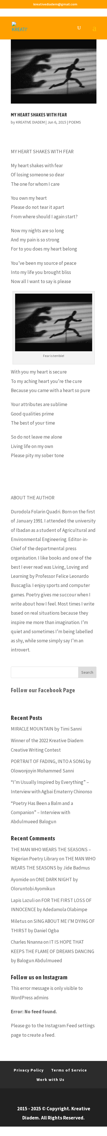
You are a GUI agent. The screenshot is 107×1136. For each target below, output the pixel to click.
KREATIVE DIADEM (30, 122)
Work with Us (50, 1079)
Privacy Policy (29, 1070)
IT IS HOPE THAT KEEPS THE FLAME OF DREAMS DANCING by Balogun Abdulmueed (52, 951)
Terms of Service (69, 1070)
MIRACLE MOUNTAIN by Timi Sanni (46, 729)
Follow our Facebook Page (43, 690)
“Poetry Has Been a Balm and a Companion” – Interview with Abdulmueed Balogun (42, 812)
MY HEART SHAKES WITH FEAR (39, 114)
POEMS (75, 122)
